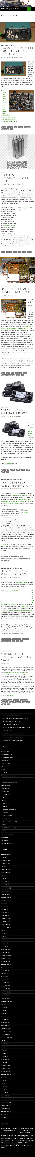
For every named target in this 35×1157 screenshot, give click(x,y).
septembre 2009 (5, 1111)
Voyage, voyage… (5, 843)
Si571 (18, 375)
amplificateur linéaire (5, 1128)
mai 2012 (3, 1013)
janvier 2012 (4, 1025)
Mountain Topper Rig (8, 809)
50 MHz (4, 127)
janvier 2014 (4, 952)
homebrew (18, 373)
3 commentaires (16, 416)
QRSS (15, 1140)
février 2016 (4, 882)
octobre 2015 (4, 894)
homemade (14, 1133)
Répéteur (9, 252)
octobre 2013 (4, 961)
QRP (14, 45)
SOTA (32, 1140)
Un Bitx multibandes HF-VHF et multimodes (17, 290)
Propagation (5, 818)
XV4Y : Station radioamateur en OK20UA (11, 715)
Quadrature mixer (7, 558)
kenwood (6, 1135)
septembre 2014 (5, 927)
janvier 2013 (4, 989)
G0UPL (31, 1131)
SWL (3, 825)
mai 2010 (3, 1086)
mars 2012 (3, 1019)
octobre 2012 (4, 998)
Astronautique (5, 754)
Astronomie (4, 751)
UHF (15, 252)
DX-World (7, 463)
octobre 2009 (4, 1108)
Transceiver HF (6, 1145)
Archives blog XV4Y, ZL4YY (10, 9)
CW (3, 797)
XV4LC (29, 252)
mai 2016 (3, 878)
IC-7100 (12, 469)
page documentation (12, 503)
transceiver (5, 129)
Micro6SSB (27, 127)
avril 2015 (3, 906)
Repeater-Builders (10, 225)
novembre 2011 (5, 1031)
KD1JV (27, 1133)
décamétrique (9, 1130)
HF (12, 373)
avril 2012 (3, 1016)
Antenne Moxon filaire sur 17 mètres (13, 737)
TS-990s (22, 1145)
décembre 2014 (5, 918)
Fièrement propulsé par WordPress (8, 1155)
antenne (16, 700)
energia (20, 1131)
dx (3, 1130)
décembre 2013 (5, 955)
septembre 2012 (5, 1001)
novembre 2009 (5, 1105)
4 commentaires (17, 57)
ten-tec (6, 1143)
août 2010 (3, 1077)
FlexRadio (12, 556)
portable (2, 1140)
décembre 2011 (5, 1028)
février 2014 (4, 949)
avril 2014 (3, 943)
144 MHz (4, 700)
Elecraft (17, 1130)
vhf (12, 129)
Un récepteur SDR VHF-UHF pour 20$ (14, 572)
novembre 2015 (5, 891)
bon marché (24, 700)
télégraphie (29, 1145)
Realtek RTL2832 (6, 641)
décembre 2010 (5, 1065)
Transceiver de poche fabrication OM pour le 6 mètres (17, 51)
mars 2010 (3, 1093)
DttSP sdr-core (6, 639)
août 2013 (3, 967)
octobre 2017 (4, 869)
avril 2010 (3, 1089)
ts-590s (15, 1145)
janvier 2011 (4, 1062)
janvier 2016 (4, 885)
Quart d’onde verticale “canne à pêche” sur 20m (16, 718)
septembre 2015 (5, 897)
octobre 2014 (4, 924)
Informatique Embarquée (8, 782)
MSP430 (26, 1138)
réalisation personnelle (8, 375)
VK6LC (24, 252)
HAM (2, 1133)
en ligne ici (11, 695)
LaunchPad (31, 1136)
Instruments (5, 763)
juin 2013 (3, 973)
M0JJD (25, 373)
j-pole (11, 702)
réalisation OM (28, 1140)
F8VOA (3, 367)
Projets (21, 240)
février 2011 (4, 1059)
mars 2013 (3, 982)
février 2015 (4, 912)
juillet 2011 (4, 1044)
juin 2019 (3, 866)
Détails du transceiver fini (10, 121)
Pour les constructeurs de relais (15, 178)
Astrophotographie (7, 757)
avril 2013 (3, 979)
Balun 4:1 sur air (8, 730)
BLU (15, 127)
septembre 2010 (5, 1074)
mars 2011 (3, 1056)
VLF (3, 831)
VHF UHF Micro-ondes (8, 828)
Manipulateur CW (5, 1138)
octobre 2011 (4, 1034)
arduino (18, 1128)
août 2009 (3, 1114)
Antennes (3, 651)
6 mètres (10, 127)
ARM (22, 1128)
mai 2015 (3, 903)
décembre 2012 (5, 992)
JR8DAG (20, 127)
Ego (2, 770)
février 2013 (4, 986)
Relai (3, 252)
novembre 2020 (5, 863)
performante (26, 702)
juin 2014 (3, 937)
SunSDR (27, 558)
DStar (3, 469)
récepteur (5, 544)
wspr (3, 1148)
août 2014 (3, 930)
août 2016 (3, 875)
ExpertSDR (4, 556)
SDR (15, 558)
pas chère (18, 702)
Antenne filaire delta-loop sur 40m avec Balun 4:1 (16, 727)
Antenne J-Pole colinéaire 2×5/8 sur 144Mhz (16, 657)
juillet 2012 (4, 1007)
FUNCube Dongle (21, 582)
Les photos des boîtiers (9, 117)
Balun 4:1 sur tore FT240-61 (11, 724)
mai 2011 (3, 1050)
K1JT (18, 1133)
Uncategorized (4, 837)
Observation (5, 766)
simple (4, 704)
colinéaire (5, 702)
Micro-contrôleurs (6, 834)
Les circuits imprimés (9, 119)
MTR (31, 1138)
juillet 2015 (4, 900)
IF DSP (23, 469)
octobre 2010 (4, 1071)
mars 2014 (3, 946)
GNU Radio (25, 639)
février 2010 (4, 1096)
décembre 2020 (5, 860)
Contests (4, 791)
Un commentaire (19, 184)
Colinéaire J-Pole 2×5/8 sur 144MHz (12, 734)
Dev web (4, 779)
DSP (2, 1130)
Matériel (9, 45)
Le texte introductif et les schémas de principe (5, 99)
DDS (31, 1128)
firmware (26, 1131)
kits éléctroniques (20, 1135)
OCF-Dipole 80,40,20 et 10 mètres (11, 721)
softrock (20, 558)
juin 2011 (3, 1047)
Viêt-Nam (3, 840)
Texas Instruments (12, 1143)
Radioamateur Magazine (8, 821)
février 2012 (4, 1022)
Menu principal (33, 9)
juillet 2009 (4, 1117)
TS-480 (28, 469)
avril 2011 (3, 1053)
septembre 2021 (5, 854)
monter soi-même (17, 1138)
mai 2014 (3, 940)
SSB (2, 1143)
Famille (4, 773)
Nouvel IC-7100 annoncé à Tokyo (14, 411)
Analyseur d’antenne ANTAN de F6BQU (13, 740)
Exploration (5, 760)
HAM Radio (4, 45)
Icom (18, 469)
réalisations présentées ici (12, 672)
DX (2, 800)
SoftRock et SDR (17, 479)
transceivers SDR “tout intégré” (21, 495)
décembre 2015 (5, 888)
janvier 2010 (4, 1099)
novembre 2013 (5, 958)
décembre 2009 (5, 1102)
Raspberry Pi (21, 1140)
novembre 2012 (5, 995)
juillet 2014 (4, 934)
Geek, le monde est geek (7, 776)
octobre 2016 (4, 872)
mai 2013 (3, 976)
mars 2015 (3, 909)
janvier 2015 (4, 915)
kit (12, 1136)
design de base (24, 672)
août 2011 (3, 1041)
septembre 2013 (5, 964)
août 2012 (3, 1004)
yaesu (6, 1148)
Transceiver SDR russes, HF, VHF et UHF (16, 484)
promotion (7, 1140)
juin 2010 (3, 1083)
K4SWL (22, 1133)
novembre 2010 (5, 1068)
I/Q (21, 556)
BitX (2, 286)
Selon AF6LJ (25, 606)
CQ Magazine (5, 794)
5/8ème (10, 700)
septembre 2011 (5, 1038)
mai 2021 (3, 857)
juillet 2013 (4, 970)
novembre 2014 (5, 921)
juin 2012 (3, 1010)
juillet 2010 (4, 1080)
